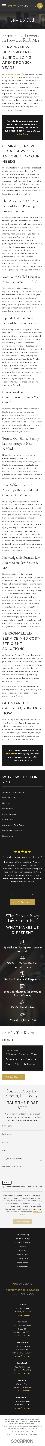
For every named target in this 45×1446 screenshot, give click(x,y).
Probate (22, 1246)
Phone (5, 1142)
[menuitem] (22, 792)
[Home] (21, 6)
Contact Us (22, 1267)
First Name (7, 1126)
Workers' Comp (22, 1238)
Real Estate (22, 1254)
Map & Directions (22, 1315)
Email (4, 1150)
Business (22, 1250)
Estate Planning (22, 1242)
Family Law (22, 1259)
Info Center (22, 1263)
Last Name (7, 1134)
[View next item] (32, 895)
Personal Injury (22, 1234)
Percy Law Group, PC (14, 74)
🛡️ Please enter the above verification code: (22, 1187)
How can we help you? (12, 1167)
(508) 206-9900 (27, 708)
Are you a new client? (12, 1159)
